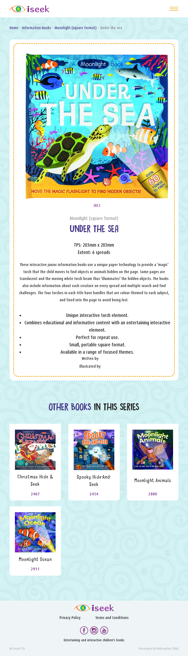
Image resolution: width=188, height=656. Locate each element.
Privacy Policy (70, 617)
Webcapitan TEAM (167, 648)
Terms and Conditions (112, 617)
